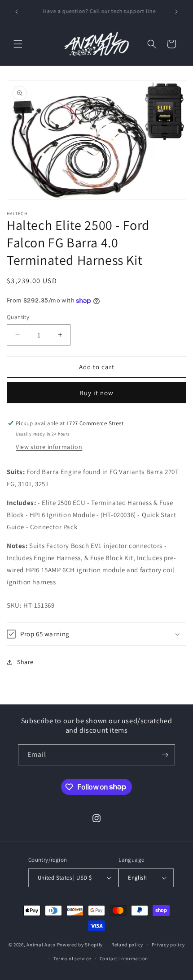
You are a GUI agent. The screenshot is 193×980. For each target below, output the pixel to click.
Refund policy (127, 944)
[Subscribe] (165, 754)
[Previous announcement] (16, 12)
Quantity (18, 317)
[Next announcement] (176, 12)
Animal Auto (41, 944)
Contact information (124, 958)
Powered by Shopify (80, 944)
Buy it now (96, 393)
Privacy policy (168, 944)
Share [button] (25, 662)
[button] (18, 44)
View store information (49, 447)
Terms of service (72, 958)
